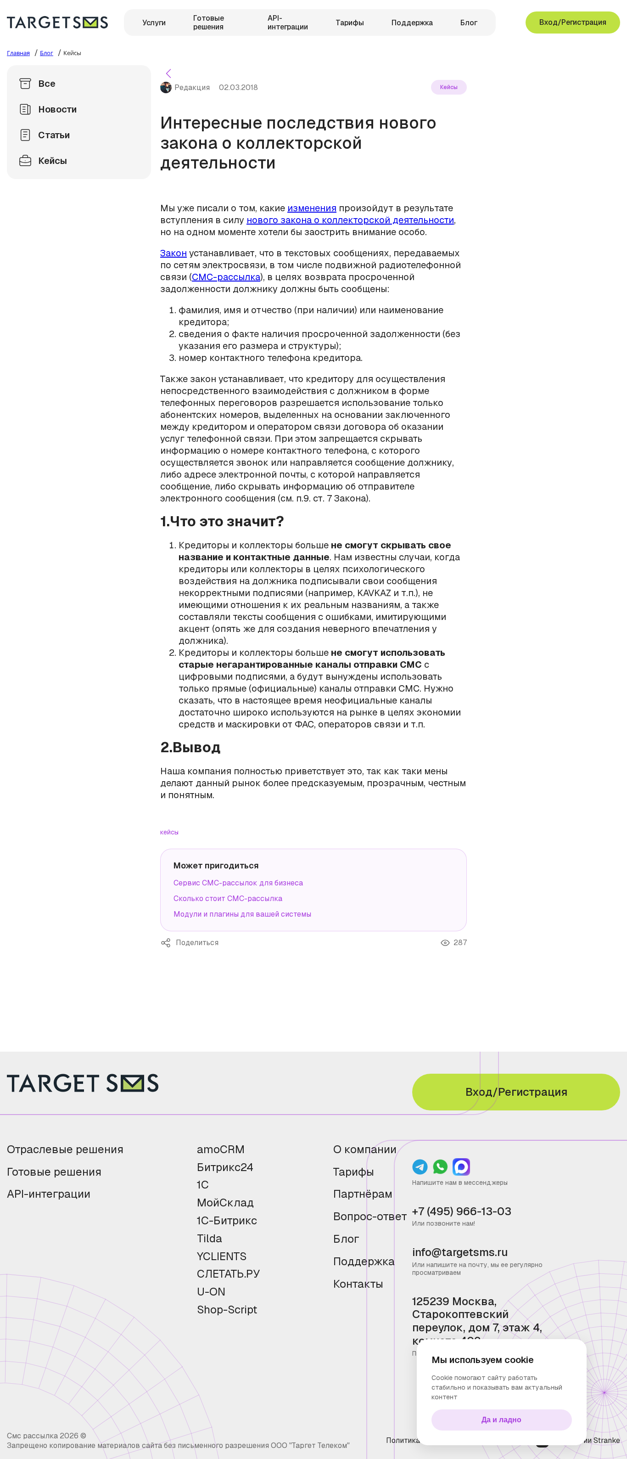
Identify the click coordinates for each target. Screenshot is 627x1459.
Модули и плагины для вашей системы (242, 914)
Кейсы (52, 161)
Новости (57, 109)
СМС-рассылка (226, 277)
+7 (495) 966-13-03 (461, 1211)
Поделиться (168, 942)
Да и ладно (501, 1420)
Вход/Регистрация (572, 22)
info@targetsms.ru (460, 1252)
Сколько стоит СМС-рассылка (228, 898)
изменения (311, 208)
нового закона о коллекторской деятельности (350, 220)
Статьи (54, 135)
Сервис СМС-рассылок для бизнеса (238, 883)
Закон (173, 253)
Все (47, 84)
